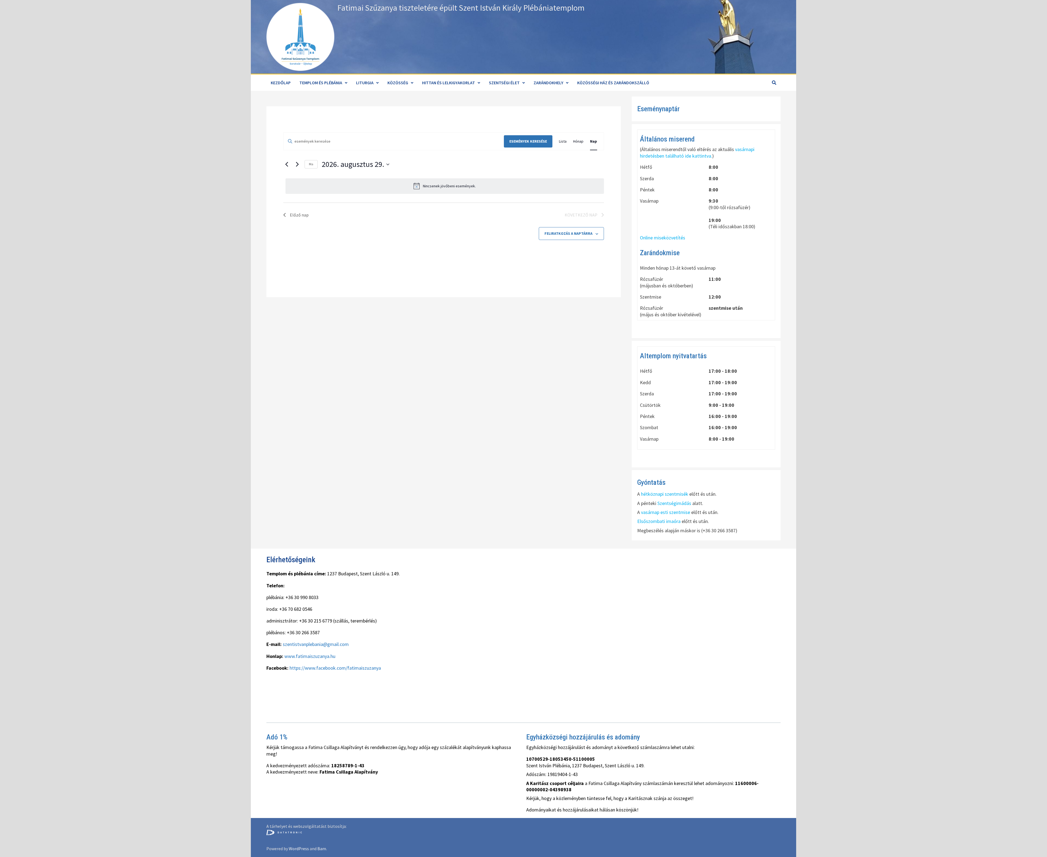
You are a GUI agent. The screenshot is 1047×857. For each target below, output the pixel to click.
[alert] (444, 186)
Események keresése (528, 141)
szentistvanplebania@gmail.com (316, 644)
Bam (321, 848)
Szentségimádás (674, 503)
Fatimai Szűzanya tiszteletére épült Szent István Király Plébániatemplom (461, 7)
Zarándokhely (548, 82)
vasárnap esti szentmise (665, 512)
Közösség (397, 82)
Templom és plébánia (320, 82)
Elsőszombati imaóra (659, 521)
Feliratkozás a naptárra (568, 233)
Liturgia (365, 82)
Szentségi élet (504, 82)
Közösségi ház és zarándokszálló (613, 82)
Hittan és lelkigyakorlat (448, 82)
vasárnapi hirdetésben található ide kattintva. (697, 152)
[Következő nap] (297, 164)
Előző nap (299, 215)
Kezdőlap (281, 82)
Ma (311, 164)
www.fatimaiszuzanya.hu (309, 656)
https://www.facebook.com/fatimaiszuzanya (335, 668)
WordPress (299, 848)
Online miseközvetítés (662, 237)
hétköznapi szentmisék (664, 494)
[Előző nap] (286, 164)
